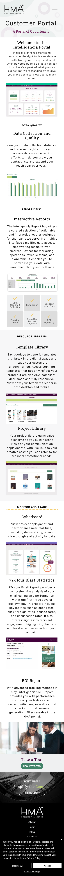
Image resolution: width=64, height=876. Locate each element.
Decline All (17, 865)
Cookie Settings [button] (32, 871)
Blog (32, 831)
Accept (47, 865)
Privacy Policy (33, 858)
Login (32, 826)
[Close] (59, 841)
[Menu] (55, 9)
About (32, 821)
